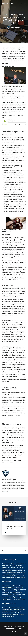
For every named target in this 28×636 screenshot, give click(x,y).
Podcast (6, 14)
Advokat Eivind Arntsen (16, 27)
